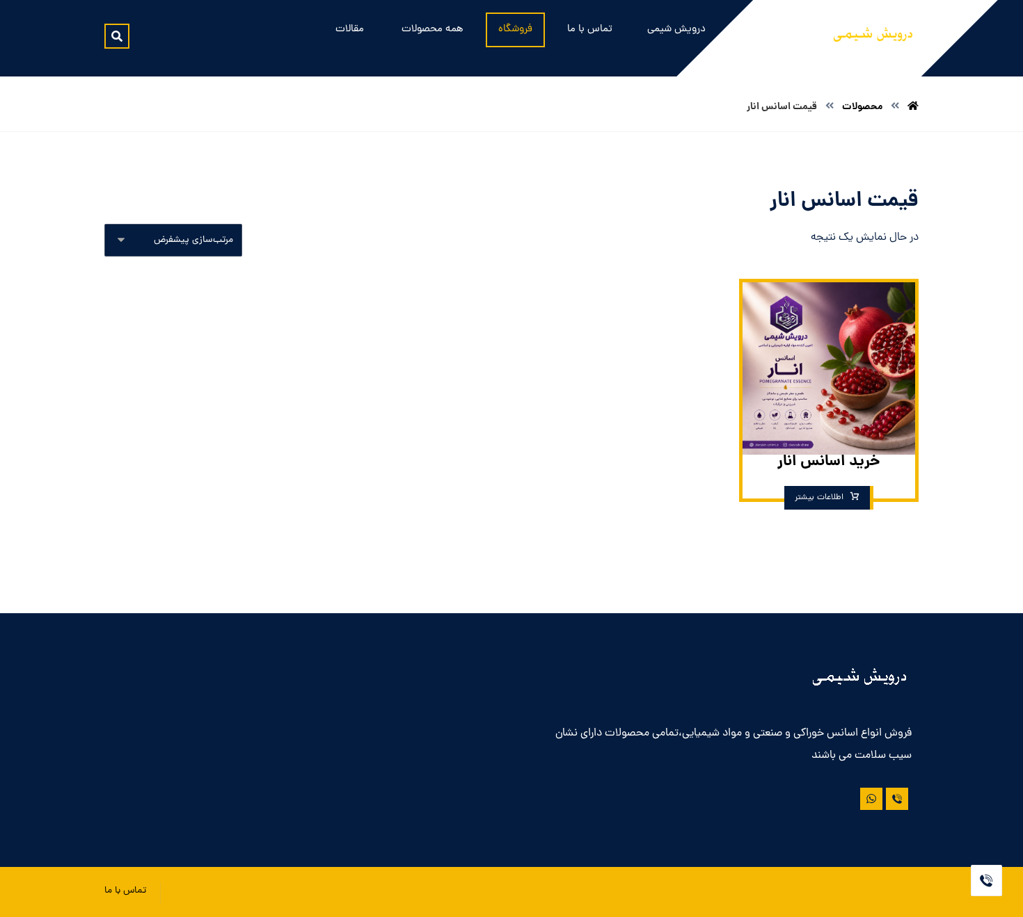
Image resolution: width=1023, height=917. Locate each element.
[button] (116, 36)
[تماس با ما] (897, 799)
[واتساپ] (871, 799)
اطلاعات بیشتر (819, 498)
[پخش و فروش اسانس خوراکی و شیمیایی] (873, 37)
